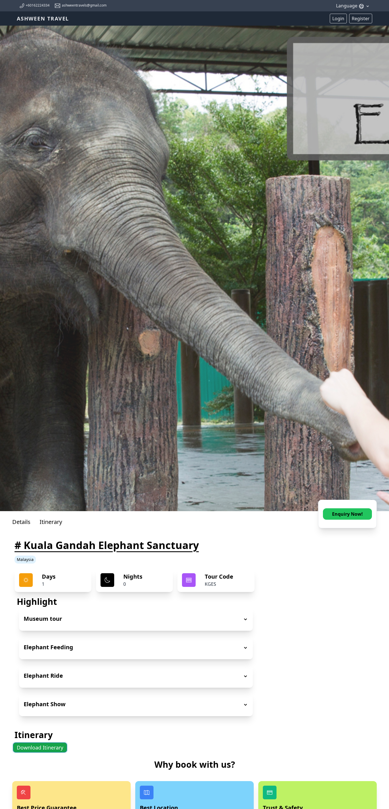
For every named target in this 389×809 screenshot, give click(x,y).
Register (361, 18)
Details (21, 522)
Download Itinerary (40, 747)
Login (338, 18)
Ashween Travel (43, 18)
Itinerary (51, 522)
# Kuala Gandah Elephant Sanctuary (107, 545)
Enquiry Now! (347, 514)
